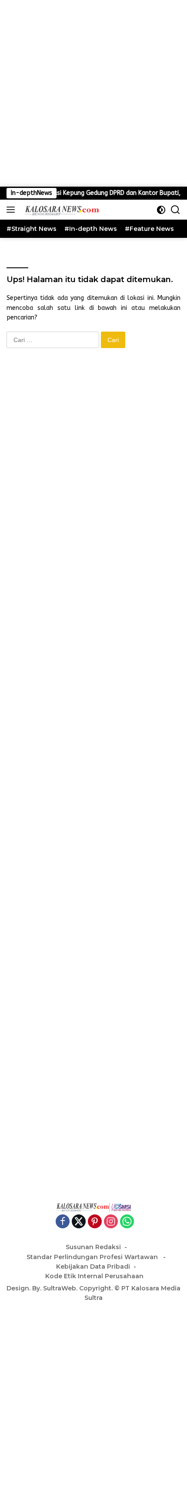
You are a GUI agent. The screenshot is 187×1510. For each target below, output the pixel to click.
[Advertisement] (93, 93)
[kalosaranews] (60, 209)
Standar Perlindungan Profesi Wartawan (93, 1257)
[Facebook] (63, 1222)
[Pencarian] (175, 210)
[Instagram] (111, 1222)
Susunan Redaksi (93, 1247)
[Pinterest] (95, 1222)
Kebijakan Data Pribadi (93, 1266)
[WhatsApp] (127, 1222)
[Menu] (12, 209)
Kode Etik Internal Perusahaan (94, 1276)
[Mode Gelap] (161, 210)
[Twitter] (79, 1222)
